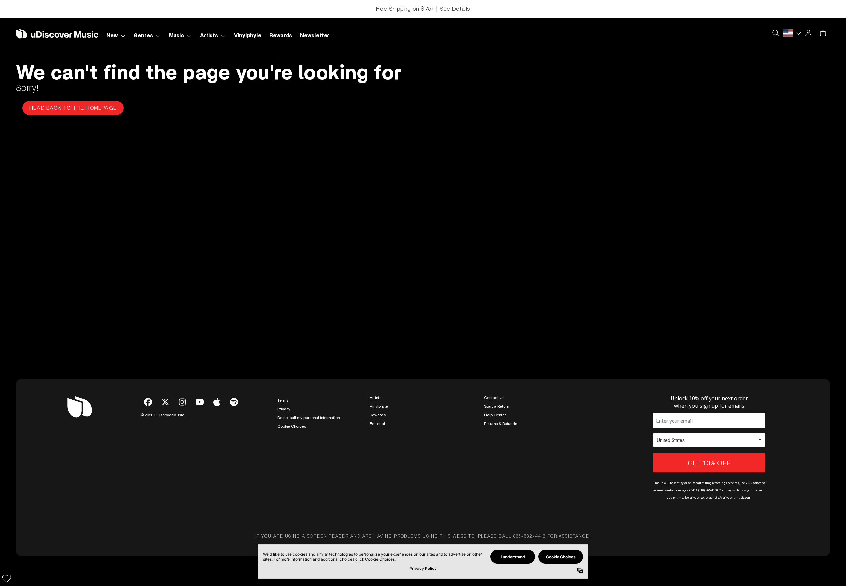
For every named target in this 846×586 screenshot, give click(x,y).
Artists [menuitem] (209, 35)
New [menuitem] (112, 35)
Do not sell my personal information (308, 418)
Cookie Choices (291, 426)
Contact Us (494, 398)
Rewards (378, 415)
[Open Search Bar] (775, 33)
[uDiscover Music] (57, 33)
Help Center (495, 415)
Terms (282, 400)
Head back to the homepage (73, 108)
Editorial (377, 424)
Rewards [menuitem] (280, 35)
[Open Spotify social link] (234, 402)
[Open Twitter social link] (165, 402)
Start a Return (496, 406)
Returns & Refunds (500, 424)
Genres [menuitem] (143, 35)
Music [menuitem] (176, 35)
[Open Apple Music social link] (217, 402)
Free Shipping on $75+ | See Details (423, 9)
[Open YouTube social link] (199, 402)
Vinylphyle (379, 406)
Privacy (283, 409)
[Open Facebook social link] (148, 402)
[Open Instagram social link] (182, 402)
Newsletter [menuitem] (314, 35)
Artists (375, 398)
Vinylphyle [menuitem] (247, 35)
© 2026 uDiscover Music (162, 415)
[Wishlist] (6, 578)
